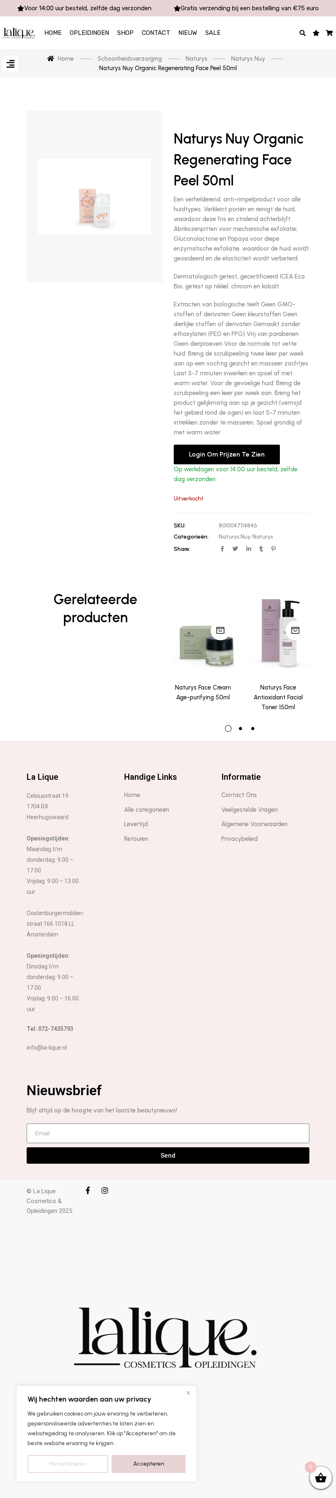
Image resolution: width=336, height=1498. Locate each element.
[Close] (188, 1393)
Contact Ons (239, 795)
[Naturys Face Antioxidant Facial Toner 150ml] (278, 632)
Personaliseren (68, 1463)
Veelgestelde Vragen (249, 809)
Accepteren (148, 1463)
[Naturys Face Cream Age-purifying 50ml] (203, 632)
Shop (125, 33)
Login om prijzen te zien (227, 454)
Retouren (136, 839)
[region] (106, 1434)
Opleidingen (89, 33)
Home (52, 33)
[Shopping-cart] (329, 33)
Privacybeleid (239, 839)
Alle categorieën (146, 809)
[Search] (303, 33)
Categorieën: (191, 536)
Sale (212, 33)
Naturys (262, 536)
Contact (156, 33)
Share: (182, 549)
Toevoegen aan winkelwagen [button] (220, 630)
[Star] (316, 33)
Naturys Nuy (234, 536)
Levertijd (136, 824)
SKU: (180, 525)
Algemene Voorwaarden (254, 824)
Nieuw (187, 33)
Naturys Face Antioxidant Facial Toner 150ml (278, 697)
